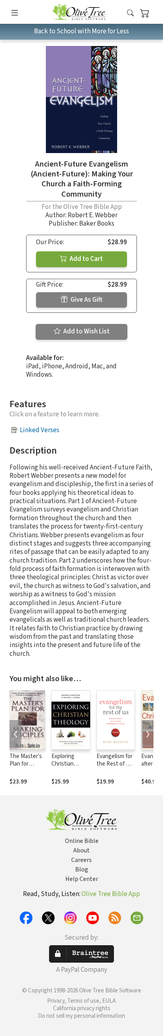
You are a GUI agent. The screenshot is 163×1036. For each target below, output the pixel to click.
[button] (130, 13)
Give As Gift (85, 299)
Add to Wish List (86, 331)
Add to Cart (85, 259)
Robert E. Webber (93, 215)
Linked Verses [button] (39, 430)
